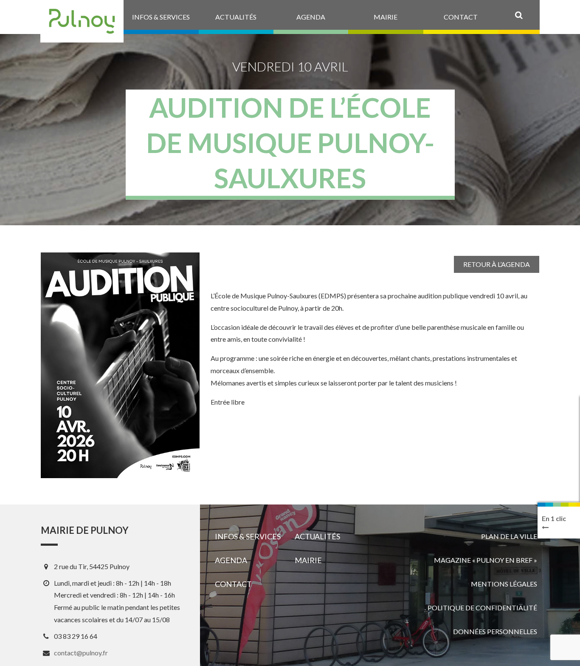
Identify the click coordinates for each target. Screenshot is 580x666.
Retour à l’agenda (496, 264)
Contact (233, 584)
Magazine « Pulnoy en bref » (485, 560)
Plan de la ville (509, 536)
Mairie (308, 560)
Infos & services (248, 536)
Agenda (231, 560)
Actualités (317, 536)
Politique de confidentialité (482, 608)
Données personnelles (495, 631)
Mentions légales (504, 584)
